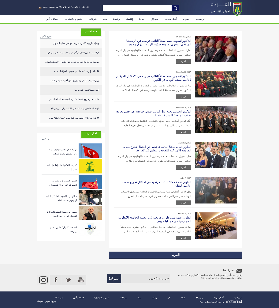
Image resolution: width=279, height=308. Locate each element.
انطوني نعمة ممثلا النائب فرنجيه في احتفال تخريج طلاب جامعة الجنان (156, 184)
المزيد (183, 61)
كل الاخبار (45, 139)
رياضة (116, 18)
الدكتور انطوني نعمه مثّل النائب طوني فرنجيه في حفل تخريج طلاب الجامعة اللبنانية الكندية (153, 113)
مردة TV (59, 297)
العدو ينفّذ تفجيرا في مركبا (86, 90)
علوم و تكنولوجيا (74, 18)
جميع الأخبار (45, 36)
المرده (186, 18)
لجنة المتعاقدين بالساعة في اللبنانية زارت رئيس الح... (74, 108)
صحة (141, 18)
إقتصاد (129, 18)
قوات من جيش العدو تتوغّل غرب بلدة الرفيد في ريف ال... (72, 52)
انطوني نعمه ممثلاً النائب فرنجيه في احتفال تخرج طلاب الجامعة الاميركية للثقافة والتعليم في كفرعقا (157, 148)
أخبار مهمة (171, 18)
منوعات (93, 18)
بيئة (105, 18)
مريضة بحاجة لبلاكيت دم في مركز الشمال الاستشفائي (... (72, 62)
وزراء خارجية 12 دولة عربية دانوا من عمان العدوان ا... (74, 43)
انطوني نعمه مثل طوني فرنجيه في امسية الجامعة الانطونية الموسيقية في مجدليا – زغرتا (154, 219)
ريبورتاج (155, 18)
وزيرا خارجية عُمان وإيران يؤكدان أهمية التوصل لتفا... (74, 80)
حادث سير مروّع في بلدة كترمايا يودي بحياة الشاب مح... (73, 99)
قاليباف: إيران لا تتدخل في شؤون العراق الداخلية (76, 71)
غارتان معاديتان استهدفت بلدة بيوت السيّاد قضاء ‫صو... (74, 117)
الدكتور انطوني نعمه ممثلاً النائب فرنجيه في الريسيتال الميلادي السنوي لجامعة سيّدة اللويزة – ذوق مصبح (158, 42)
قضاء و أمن (52, 18)
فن (168, 297)
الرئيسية (200, 18)
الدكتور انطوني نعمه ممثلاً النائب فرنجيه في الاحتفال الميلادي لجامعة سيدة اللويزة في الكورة (153, 77)
